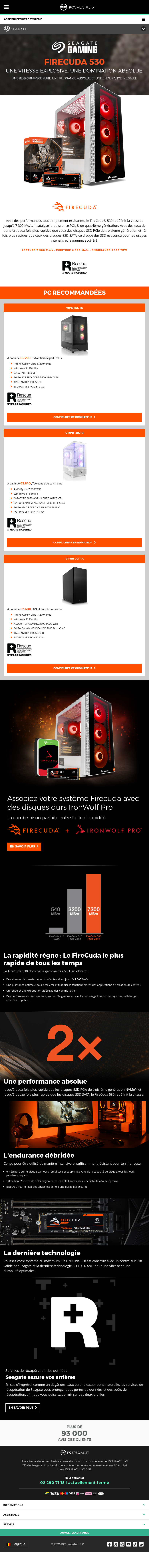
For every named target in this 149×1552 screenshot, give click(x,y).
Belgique (19, 1544)
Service (8, 1524)
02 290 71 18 (52, 1482)
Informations (13, 1505)
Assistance (11, 1514)
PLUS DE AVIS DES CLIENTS (74, 1433)
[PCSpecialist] (78, 7)
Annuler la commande (74, 1532)
